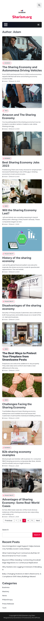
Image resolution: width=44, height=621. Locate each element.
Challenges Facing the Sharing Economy (17, 405)
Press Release (8, 604)
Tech (6, 111)
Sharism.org (22, 17)
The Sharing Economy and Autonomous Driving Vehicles (22, 68)
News (6, 206)
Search (5, 529)
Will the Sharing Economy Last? (19, 212)
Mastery (5, 591)
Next (38, 520)
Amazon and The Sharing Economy (19, 116)
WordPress (36, 618)
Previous (8, 520)
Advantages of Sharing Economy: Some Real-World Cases (20, 503)
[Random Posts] (38, 24)
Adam (6, 81)
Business (7, 63)
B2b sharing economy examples (16, 453)
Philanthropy (9, 254)
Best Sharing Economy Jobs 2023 (20, 164)
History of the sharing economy (16, 259)
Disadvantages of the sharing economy (21, 307)
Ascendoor (17, 618)
